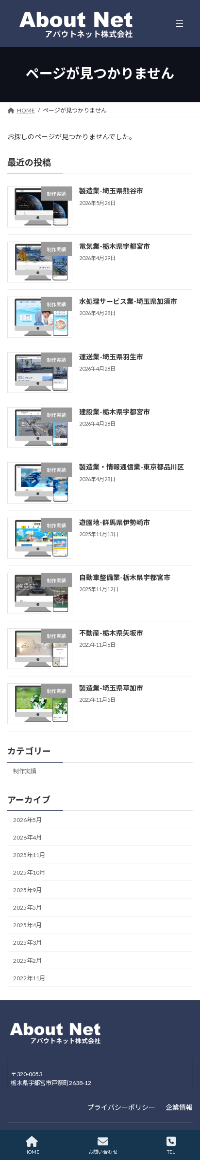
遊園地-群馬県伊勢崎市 (114, 522)
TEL (171, 1152)
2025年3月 (27, 942)
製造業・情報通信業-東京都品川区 (131, 467)
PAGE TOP (185, 1114)
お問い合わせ (102, 1152)
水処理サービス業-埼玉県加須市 (128, 301)
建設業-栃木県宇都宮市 (114, 412)
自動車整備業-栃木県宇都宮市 (124, 577)
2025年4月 (27, 925)
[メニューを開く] (179, 23)
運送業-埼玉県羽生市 (111, 356)
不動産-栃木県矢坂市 (111, 632)
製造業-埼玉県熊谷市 (111, 191)
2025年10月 (29, 872)
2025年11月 (29, 855)
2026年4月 (27, 837)
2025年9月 (27, 890)
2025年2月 (27, 960)
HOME (31, 1152)
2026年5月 (27, 819)
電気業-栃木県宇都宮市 (114, 246)
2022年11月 (29, 977)
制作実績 (24, 771)
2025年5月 (27, 907)
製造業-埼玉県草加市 (111, 688)
